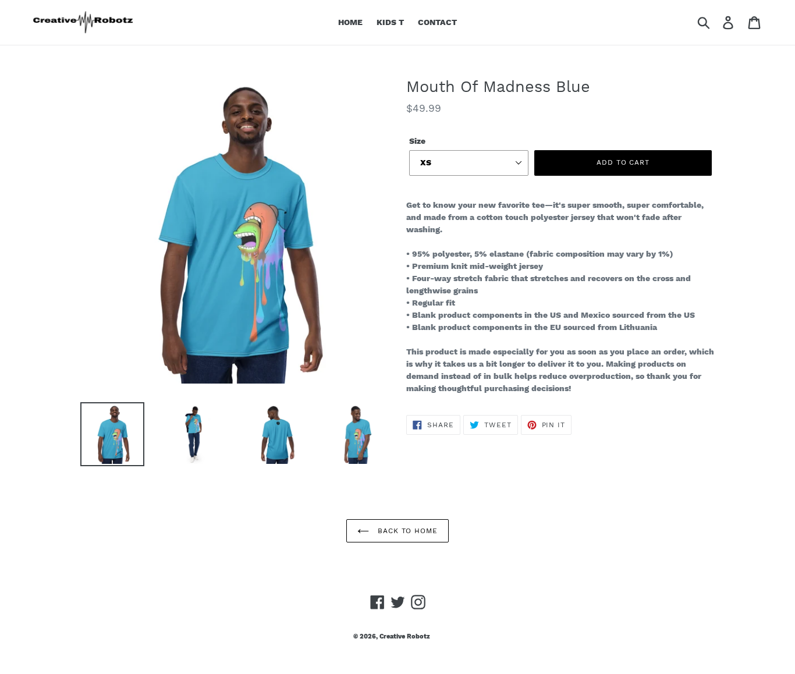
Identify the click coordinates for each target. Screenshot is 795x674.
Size (417, 141)
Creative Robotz (404, 636)
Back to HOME (406, 531)
